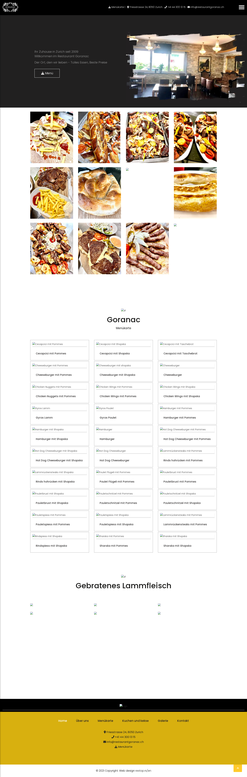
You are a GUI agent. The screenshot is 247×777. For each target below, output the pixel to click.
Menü (48, 73)
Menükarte (105, 721)
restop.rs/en (143, 771)
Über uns (82, 721)
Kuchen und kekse (135, 721)
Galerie (163, 721)
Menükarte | (118, 7)
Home (62, 721)
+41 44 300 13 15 (176, 7)
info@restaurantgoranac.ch (207, 7)
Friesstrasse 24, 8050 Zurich (145, 7)
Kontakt (183, 721)
